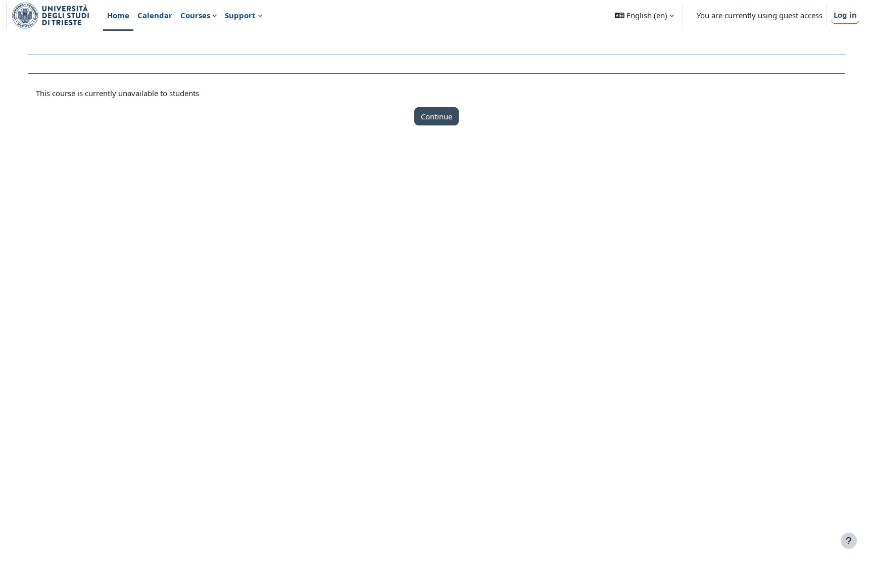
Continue (436, 116)
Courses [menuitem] (195, 15)
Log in (845, 15)
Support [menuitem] (240, 15)
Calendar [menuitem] (154, 15)
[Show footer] (849, 541)
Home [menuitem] (118, 15)
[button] (644, 15)
